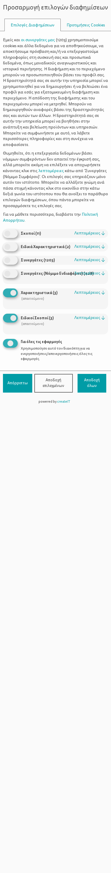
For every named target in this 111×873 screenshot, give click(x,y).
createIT (63, 401)
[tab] (32, 25)
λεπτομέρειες (89, 233)
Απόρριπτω (17, 383)
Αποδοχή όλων (92, 383)
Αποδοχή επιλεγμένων (53, 383)
